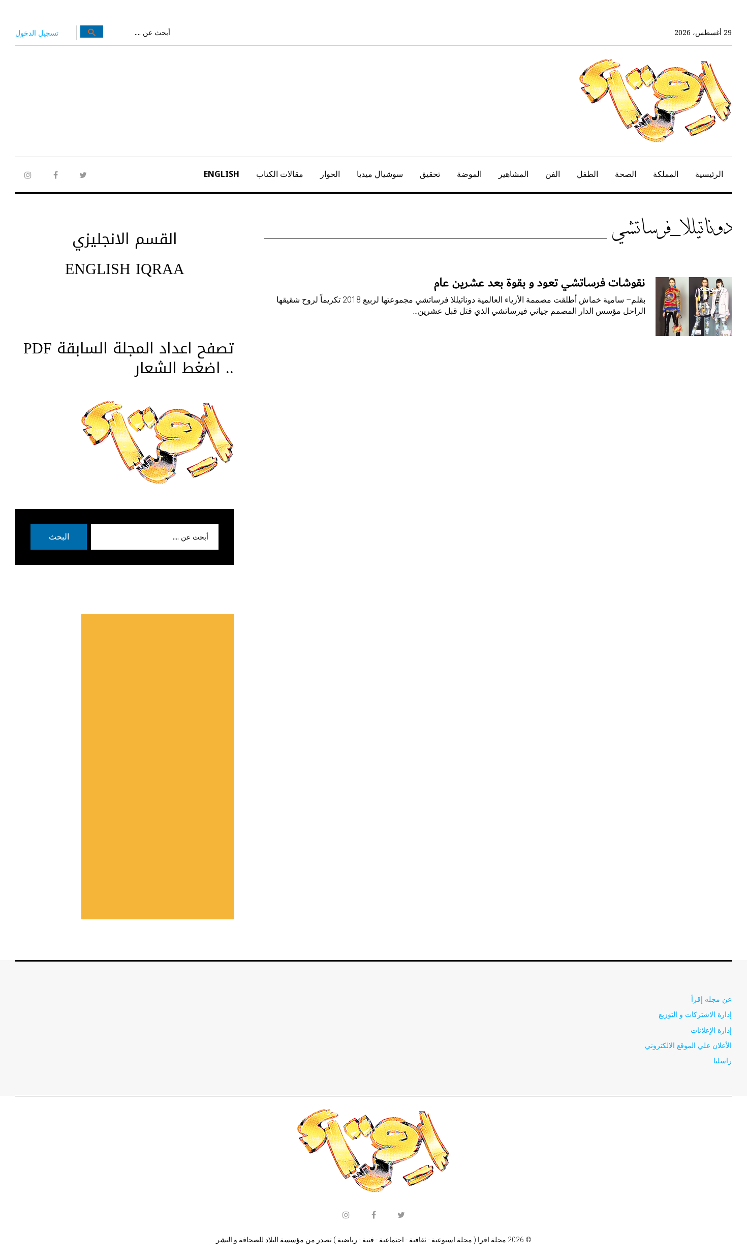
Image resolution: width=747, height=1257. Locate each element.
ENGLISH (221, 173)
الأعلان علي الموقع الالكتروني (688, 1045)
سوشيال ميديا (380, 173)
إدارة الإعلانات (711, 1030)
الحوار (330, 173)
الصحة (625, 173)
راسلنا (722, 1060)
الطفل (587, 173)
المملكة (665, 173)
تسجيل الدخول (36, 33)
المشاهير (513, 173)
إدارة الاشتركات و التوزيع (695, 1014)
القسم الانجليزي (124, 239)
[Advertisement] (157, 766)
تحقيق (430, 173)
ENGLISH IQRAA (124, 269)
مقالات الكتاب (279, 173)
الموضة (469, 173)
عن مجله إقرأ (711, 999)
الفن (552, 173)
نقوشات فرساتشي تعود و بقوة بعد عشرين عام (539, 283)
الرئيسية (709, 173)
